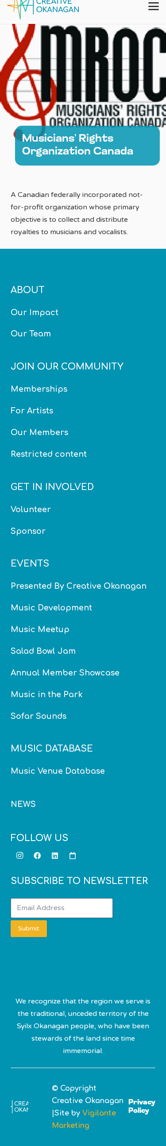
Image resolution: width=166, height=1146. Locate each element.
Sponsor (28, 531)
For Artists (32, 410)
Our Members (39, 432)
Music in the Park (46, 694)
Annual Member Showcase (65, 672)
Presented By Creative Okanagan (79, 586)
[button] (154, 6)
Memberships (39, 389)
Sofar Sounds (38, 716)
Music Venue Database (58, 771)
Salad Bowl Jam (43, 651)
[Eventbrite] (72, 855)
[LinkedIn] (55, 855)
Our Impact (34, 312)
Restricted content (49, 454)
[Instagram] (19, 855)
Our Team (31, 333)
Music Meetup (40, 629)
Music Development (51, 607)
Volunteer (31, 509)
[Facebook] (37, 855)
